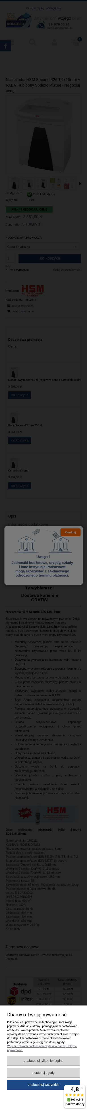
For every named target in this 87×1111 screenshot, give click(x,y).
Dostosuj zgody (44, 1072)
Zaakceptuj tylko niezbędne (43, 1060)
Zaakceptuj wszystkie (43, 1085)
